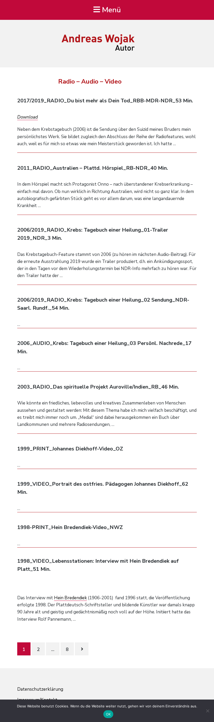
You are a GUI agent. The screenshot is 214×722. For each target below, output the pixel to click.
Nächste (81, 648)
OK (108, 714)
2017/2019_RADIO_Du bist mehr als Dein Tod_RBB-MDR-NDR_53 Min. (105, 100)
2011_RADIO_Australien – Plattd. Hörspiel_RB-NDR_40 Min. (92, 168)
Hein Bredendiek (70, 598)
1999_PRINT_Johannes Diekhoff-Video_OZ (70, 448)
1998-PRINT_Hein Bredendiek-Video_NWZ (70, 527)
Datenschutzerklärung (40, 689)
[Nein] (207, 710)
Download (27, 117)
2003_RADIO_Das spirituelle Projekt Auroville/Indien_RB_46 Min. (98, 386)
